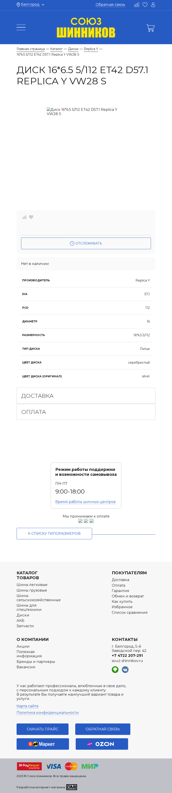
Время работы (85, 502)
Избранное (122, 607)
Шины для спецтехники (29, 607)
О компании (33, 639)
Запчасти (25, 626)
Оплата (33, 412)
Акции (23, 646)
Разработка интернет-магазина (41, 787)
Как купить (122, 601)
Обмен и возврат (128, 596)
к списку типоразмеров (54, 533)
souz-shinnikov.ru (127, 661)
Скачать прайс (42, 729)
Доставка (37, 395)
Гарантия (120, 591)
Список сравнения (130, 612)
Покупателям (129, 572)
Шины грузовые (32, 590)
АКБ (20, 620)
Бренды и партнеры (36, 662)
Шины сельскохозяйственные (39, 598)
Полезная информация (29, 654)
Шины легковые (32, 585)
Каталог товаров (28, 575)
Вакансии (26, 667)
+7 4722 (127, 655)
